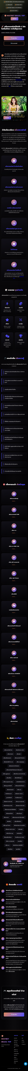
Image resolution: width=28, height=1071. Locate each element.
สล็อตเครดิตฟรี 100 (8, 750)
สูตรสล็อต (18, 849)
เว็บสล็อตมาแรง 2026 (19, 837)
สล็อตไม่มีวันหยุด (18, 778)
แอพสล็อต (20, 841)
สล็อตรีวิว (9, 821)
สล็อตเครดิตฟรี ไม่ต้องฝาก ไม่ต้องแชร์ (14, 770)
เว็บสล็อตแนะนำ (9, 793)
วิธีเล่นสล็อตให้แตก (7, 837)
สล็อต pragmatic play (8, 781)
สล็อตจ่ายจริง (10, 754)
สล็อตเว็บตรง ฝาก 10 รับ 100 (19, 773)
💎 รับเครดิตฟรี (14, 43)
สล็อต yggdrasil (6, 773)
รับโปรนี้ (8, 871)
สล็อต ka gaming (16, 1041)
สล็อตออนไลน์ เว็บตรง (19, 785)
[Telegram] (25, 1064)
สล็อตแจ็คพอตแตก (7, 758)
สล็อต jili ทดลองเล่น (20, 801)
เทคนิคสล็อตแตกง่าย (20, 781)
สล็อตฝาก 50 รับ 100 (20, 805)
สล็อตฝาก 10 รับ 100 (8, 801)
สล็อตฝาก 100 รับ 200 (10, 829)
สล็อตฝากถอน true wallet (19, 825)
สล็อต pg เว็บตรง (6, 825)
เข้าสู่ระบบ (23, 1044)
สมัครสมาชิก (23, 1041)
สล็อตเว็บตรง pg (9, 833)
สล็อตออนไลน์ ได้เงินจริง (20, 758)
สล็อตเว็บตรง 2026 (20, 750)
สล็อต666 (20, 829)
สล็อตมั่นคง (10, 849)
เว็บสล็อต (21, 809)
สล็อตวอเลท (6, 817)
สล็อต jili (19, 789)
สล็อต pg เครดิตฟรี (8, 785)
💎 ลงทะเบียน (14, 38)
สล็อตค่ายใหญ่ (16, 1062)
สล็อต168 (19, 754)
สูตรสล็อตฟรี (9, 797)
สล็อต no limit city (16, 1050)
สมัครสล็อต (8, 778)
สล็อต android (15, 1058)
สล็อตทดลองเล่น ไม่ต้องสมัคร (18, 817)
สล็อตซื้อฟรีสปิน (18, 821)
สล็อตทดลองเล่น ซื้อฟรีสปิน (10, 809)
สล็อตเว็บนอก (19, 813)
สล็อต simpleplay (20, 762)
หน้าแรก (15, 1038)
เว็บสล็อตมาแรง (18, 797)
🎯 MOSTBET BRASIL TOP (14, 15)
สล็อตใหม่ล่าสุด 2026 (8, 805)
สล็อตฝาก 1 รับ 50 (18, 793)
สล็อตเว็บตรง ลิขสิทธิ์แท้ (18, 845)
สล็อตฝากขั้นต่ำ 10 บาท (8, 762)
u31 (10, 86)
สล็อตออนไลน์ (19, 80)
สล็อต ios (7, 845)
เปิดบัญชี (14, 18)
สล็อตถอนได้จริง (9, 813)
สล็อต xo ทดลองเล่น (10, 841)
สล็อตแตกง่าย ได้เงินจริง (14, 766)
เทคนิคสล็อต (19, 833)
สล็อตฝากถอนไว (10, 789)
